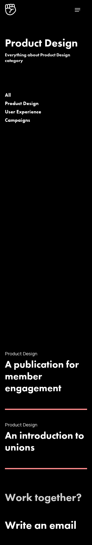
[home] (10, 8)
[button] (77, 9)
